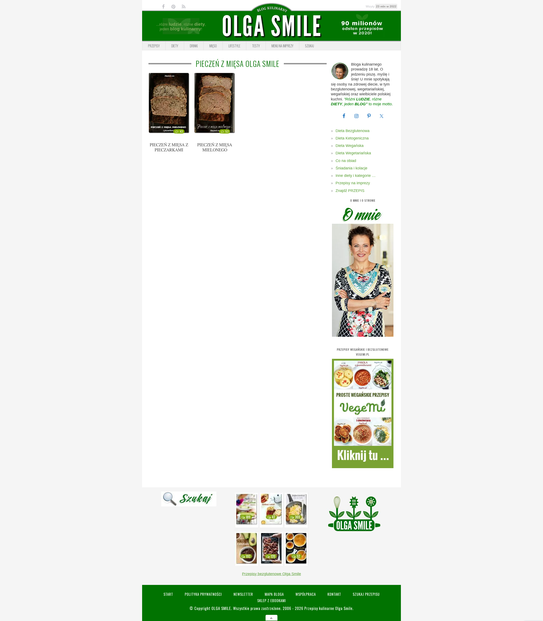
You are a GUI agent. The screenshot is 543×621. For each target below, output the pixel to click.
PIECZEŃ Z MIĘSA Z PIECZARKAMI (169, 147)
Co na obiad (346, 161)
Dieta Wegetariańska (353, 153)
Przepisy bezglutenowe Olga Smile (271, 574)
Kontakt (334, 594)
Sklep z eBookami (271, 600)
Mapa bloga (274, 594)
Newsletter (243, 594)
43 (181, 131)
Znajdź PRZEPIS (350, 191)
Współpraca (305, 594)
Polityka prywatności (203, 594)
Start (168, 594)
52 (227, 131)
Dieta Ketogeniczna (352, 138)
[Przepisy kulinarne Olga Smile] (271, 26)
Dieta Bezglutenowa (352, 131)
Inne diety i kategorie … (356, 175)
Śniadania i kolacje (351, 168)
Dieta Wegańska (350, 146)
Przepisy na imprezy (353, 183)
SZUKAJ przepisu (366, 594)
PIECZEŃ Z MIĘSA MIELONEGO (214, 147)
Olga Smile (221, 608)
